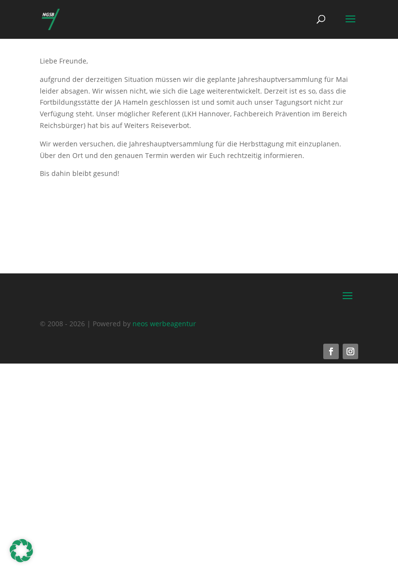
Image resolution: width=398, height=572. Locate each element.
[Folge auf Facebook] (331, 351)
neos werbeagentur (164, 323)
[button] (21, 550)
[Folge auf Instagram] (350, 351)
